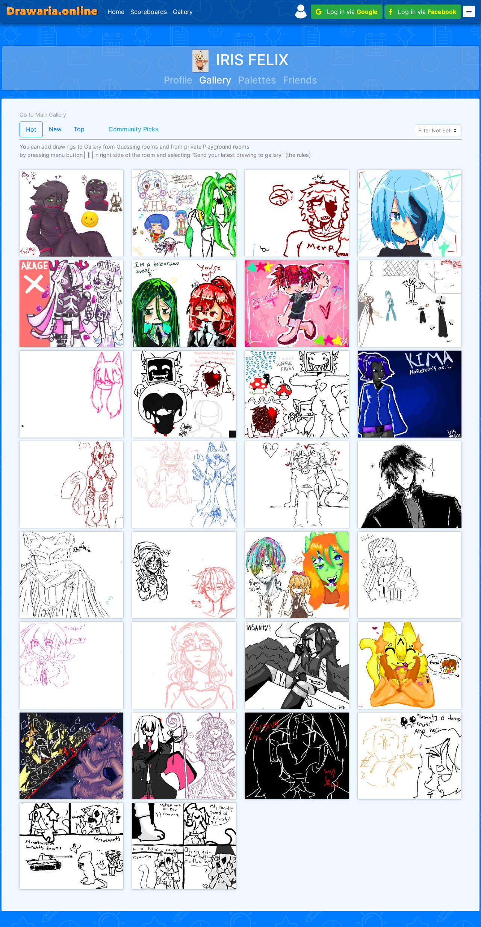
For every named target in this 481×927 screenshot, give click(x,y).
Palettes (257, 80)
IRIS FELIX (252, 59)
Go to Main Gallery (43, 114)
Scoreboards (148, 11)
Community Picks (133, 129)
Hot (31, 129)
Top (79, 129)
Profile (178, 80)
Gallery (183, 11)
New (55, 129)
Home (115, 11)
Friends (300, 80)
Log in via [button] (349, 11)
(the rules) (298, 155)
